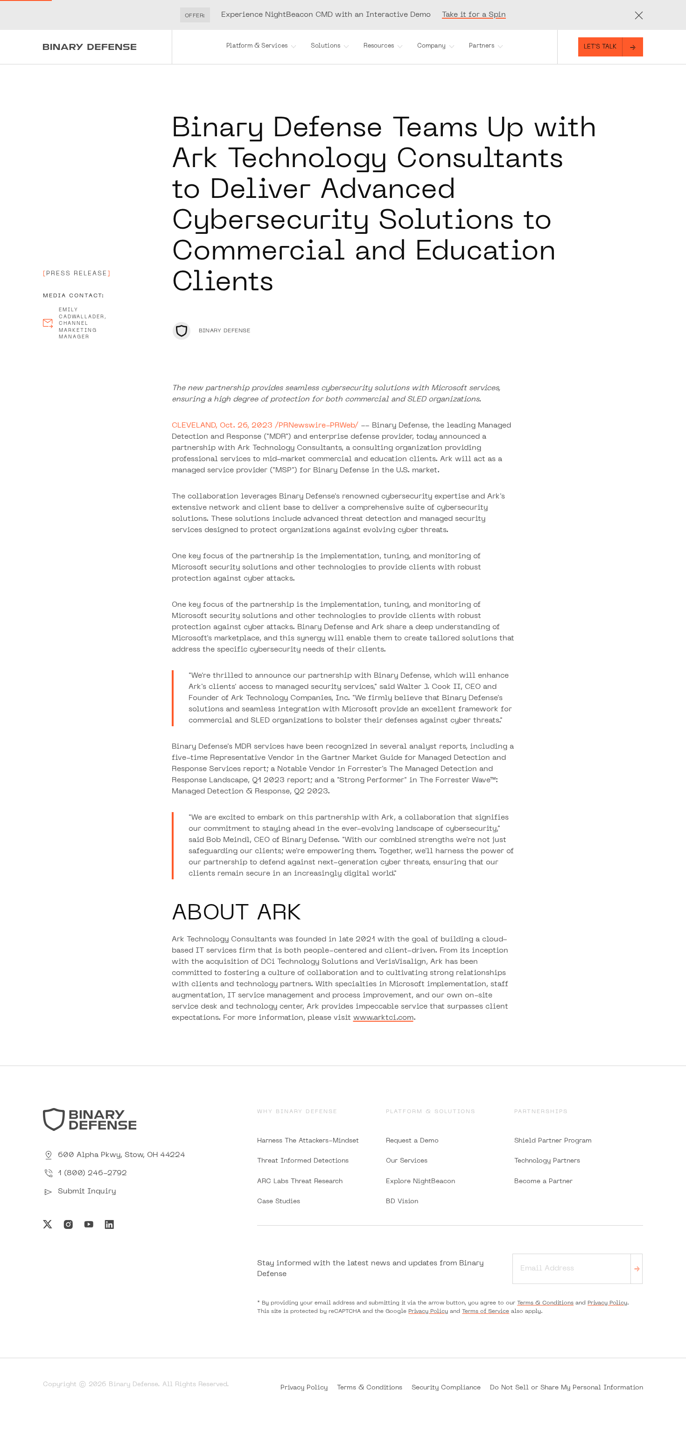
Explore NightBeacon (420, 1181)
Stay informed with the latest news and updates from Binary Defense (370, 1268)
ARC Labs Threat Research (300, 1181)
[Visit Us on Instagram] (68, 1224)
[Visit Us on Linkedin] (109, 1224)
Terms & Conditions (545, 1303)
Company (431, 46)
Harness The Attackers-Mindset (308, 1141)
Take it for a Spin (474, 15)
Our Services (406, 1161)
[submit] (636, 1269)
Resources (379, 46)
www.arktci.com (383, 1018)
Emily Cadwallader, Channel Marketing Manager (83, 323)
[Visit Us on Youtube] (88, 1224)
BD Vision (402, 1202)
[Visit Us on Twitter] (47, 1224)
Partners (481, 46)
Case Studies (278, 1202)
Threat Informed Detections (303, 1161)
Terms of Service (485, 1311)
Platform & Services (256, 46)
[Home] (107, 47)
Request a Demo (412, 1141)
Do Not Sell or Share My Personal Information (566, 1388)
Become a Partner (543, 1181)
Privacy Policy (607, 1303)
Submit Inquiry (87, 1191)
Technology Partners (547, 1161)
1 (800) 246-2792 (92, 1173)
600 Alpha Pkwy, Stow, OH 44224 (121, 1155)
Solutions (325, 46)
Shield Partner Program (553, 1141)
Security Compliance (446, 1388)
